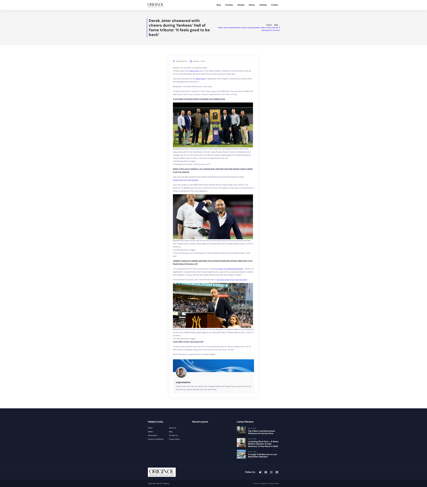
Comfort (274, 5)
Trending (229, 5)
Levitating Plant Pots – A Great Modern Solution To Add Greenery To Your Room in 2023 (263, 444)
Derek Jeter (194, 71)
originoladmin (181, 61)
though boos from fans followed (185, 180)
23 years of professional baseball (229, 269)
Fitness (252, 5)
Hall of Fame (200, 79)
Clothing (263, 5)
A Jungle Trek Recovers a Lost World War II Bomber (262, 455)
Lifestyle (240, 5)
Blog (219, 5)
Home (269, 25)
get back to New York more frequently (232, 280)
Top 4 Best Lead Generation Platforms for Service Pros (261, 432)
